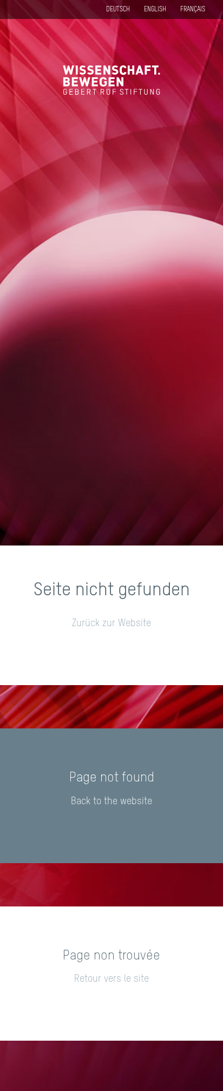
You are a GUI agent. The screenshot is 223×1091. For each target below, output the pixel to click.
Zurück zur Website (111, 623)
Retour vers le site (111, 979)
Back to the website (111, 801)
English (155, 9)
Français (192, 9)
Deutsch (118, 9)
